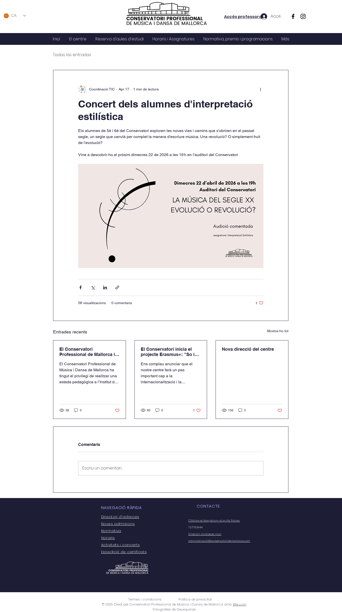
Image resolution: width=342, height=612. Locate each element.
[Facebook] (293, 16)
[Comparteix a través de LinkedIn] (105, 287)
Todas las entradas (72, 55)
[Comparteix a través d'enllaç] (117, 287)
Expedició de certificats (124, 551)
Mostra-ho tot (277, 331)
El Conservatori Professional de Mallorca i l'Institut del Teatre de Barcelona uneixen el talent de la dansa (88, 351)
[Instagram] (303, 16)
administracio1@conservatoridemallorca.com (219, 541)
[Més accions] (260, 89)
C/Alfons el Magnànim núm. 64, (209, 521)
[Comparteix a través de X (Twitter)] (92, 287)
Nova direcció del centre (248, 349)
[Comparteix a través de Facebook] (80, 287)
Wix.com (239, 604)
